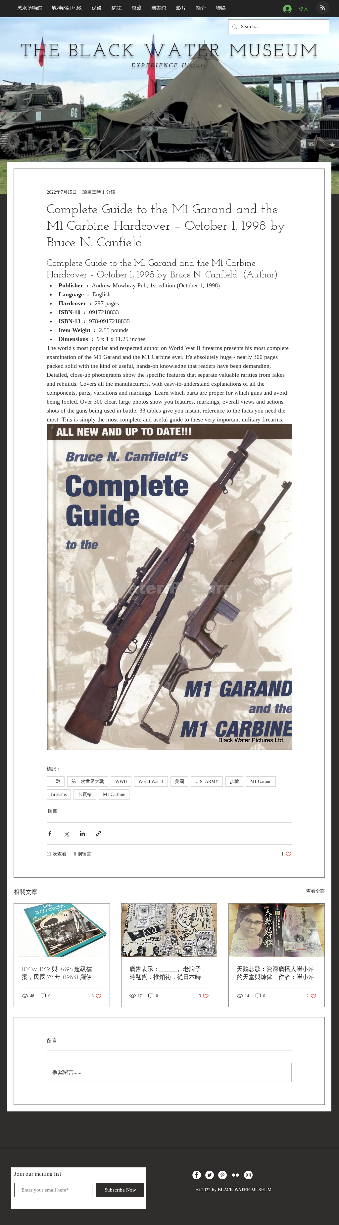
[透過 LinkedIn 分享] (82, 833)
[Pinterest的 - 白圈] (222, 1175)
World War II (151, 781)
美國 (179, 781)
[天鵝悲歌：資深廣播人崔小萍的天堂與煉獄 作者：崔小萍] (276, 930)
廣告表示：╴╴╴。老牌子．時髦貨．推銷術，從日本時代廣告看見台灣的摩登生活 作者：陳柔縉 (168, 974)
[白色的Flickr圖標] (235, 1175)
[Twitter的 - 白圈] (209, 1175)
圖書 (52, 810)
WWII (121, 781)
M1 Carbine (114, 794)
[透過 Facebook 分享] (50, 833)
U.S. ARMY (206, 781)
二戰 (55, 781)
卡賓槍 (85, 794)
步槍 (234, 781)
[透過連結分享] (98, 833)
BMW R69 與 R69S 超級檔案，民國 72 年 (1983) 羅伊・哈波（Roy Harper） (60, 974)
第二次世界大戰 (88, 781)
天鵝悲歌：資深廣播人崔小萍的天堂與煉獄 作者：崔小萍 (275, 974)
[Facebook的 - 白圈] (196, 1175)
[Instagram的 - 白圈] (248, 1175)
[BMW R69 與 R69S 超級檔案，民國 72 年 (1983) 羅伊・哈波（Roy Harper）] (62, 930)
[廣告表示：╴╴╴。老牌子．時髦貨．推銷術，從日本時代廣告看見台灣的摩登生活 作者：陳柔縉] (169, 930)
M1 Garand (260, 781)
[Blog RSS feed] (322, 8)
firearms (59, 794)
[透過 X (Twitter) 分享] (66, 833)
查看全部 (315, 891)
